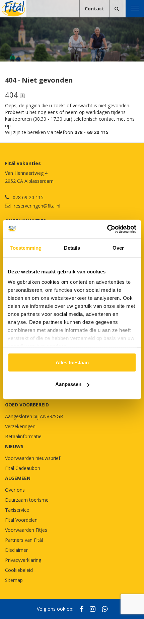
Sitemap (14, 580)
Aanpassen (68, 384)
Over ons (15, 490)
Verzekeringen (20, 426)
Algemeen (17, 478)
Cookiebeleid (19, 570)
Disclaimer (16, 550)
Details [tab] (72, 247)
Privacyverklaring (23, 560)
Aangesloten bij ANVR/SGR (34, 416)
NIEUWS (14, 446)
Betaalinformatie (23, 436)
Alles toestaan (72, 362)
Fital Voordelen (21, 520)
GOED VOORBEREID (27, 404)
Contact (94, 8)
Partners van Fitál (24, 540)
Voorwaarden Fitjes (26, 530)
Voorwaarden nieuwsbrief (32, 458)
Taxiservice (17, 510)
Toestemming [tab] (26, 247)
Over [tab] (118, 247)
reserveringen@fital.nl (37, 206)
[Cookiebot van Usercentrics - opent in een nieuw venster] (107, 229)
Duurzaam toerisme (27, 500)
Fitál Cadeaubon (22, 468)
